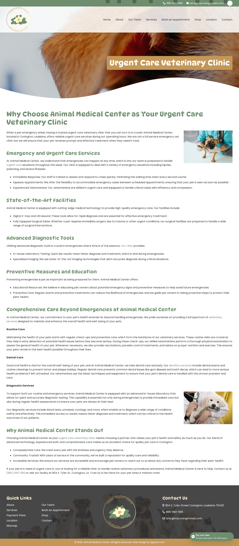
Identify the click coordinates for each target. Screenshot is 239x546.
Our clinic (127, 246)
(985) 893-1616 (16, 473)
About (10, 505)
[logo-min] (19, 19)
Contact (47, 520)
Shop (45, 515)
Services (12, 510)
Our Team (48, 505)
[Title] (229, 3)
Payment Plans (16, 515)
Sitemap (12, 526)
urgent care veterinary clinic (77, 438)
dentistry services (180, 365)
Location (12, 520)
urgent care (14, 165)
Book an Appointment (56, 510)
